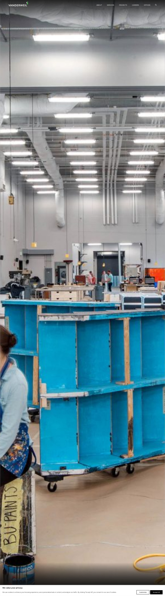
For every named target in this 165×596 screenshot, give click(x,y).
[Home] (18, 4)
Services (110, 5)
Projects (123, 5)
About (99, 5)
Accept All (156, 592)
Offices (147, 5)
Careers (135, 5)
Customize (143, 592)
